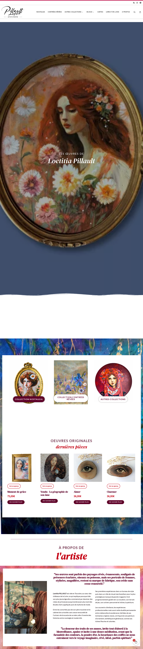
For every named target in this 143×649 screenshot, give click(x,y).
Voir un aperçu (14, 486)
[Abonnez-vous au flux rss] (134, 2)
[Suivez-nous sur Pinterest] (140, 2)
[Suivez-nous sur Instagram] (137, 2)
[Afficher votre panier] (140, 11)
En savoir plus (16, 502)
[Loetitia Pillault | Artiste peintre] (13, 11)
